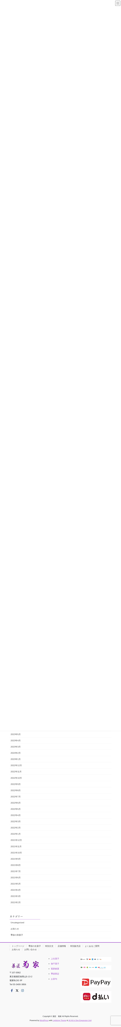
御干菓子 (55, 963)
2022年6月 (16, 803)
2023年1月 (16, 759)
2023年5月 (16, 734)
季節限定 (55, 974)
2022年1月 (16, 834)
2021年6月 (16, 877)
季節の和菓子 (17, 935)
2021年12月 (16, 840)
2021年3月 (16, 896)
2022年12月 (16, 765)
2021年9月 (16, 859)
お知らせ (15, 929)
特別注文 (49, 946)
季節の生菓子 (34, 946)
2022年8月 (16, 790)
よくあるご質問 (92, 946)
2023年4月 (16, 740)
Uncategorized (17, 922)
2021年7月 (16, 871)
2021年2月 (16, 902)
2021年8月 (16, 865)
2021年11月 (16, 846)
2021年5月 (16, 884)
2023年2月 (16, 753)
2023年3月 (16, 747)
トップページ (18, 946)
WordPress (44, 1020)
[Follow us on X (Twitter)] (17, 990)
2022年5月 (16, 809)
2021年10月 (16, 852)
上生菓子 (55, 958)
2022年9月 (16, 784)
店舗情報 (62, 946)
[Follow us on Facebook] (12, 990)
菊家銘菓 (55, 969)
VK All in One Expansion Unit (79, 1020)
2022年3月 (16, 821)
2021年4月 (16, 890)
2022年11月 (16, 771)
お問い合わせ (30, 949)
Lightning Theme (59, 1020)
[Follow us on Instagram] (22, 990)
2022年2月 (16, 827)
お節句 (54, 979)
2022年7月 (16, 796)
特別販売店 (75, 946)
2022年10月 (16, 778)
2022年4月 (16, 815)
